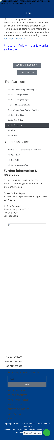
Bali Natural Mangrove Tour (18, 165)
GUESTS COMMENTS (18, 409)
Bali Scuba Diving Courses (18, 95)
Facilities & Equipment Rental (19, 105)
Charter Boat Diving (15, 120)
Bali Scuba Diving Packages (18, 100)
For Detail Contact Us (14, 38)
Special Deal (12, 135)
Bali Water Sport (14, 155)
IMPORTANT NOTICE (18, 400)
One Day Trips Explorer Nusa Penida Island (24, 150)
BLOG (10, 418)
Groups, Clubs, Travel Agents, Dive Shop (23, 110)
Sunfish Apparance (15, 125)
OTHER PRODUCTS (17, 395)
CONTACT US (14, 414)
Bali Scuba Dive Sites (16, 115)
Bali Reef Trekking (14, 160)
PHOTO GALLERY (16, 390)
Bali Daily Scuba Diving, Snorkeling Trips (23, 90)
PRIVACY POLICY (16, 404)
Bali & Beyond (13, 130)
